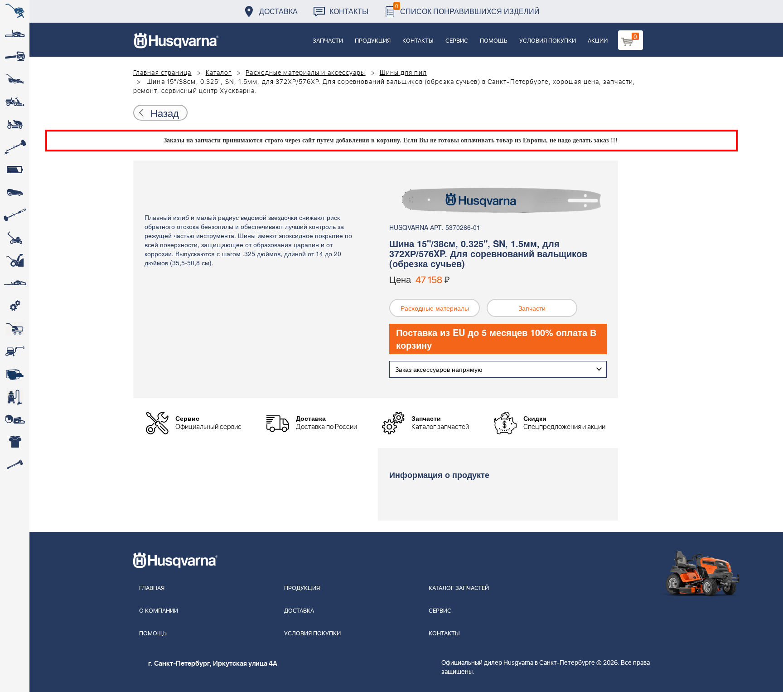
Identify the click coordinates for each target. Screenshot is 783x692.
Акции (598, 41)
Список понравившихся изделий (467, 9)
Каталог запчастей (459, 588)
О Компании (158, 611)
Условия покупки (547, 41)
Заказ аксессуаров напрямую (439, 369)
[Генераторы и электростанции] (14, 328)
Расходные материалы (435, 307)
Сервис (456, 41)
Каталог (219, 73)
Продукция (373, 41)
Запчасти (328, 41)
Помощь (494, 41)
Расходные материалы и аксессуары (305, 73)
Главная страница (162, 73)
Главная (151, 588)
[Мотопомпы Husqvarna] (14, 374)
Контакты (348, 11)
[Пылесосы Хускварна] (14, 396)
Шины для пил (403, 73)
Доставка (278, 11)
